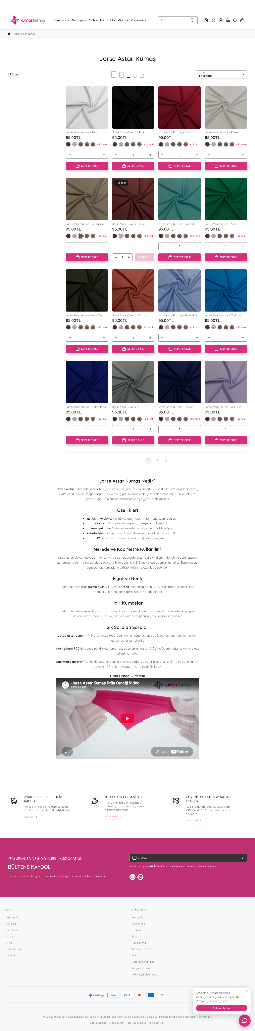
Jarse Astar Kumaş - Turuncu (130, 315)
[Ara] (193, 20)
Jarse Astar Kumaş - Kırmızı (175, 132)
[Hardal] (86, 144)
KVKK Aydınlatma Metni (146, 974)
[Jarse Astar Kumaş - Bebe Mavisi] (179, 290)
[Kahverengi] (68, 144)
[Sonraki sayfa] (165, 460)
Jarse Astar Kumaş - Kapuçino (85, 224)
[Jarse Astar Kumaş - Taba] (133, 199)
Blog (9, 942)
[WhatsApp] (213, 20)
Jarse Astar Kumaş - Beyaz (83, 132)
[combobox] (178, 20)
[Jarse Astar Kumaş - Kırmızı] (179, 107)
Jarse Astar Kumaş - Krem (221, 132)
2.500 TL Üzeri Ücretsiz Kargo (43, 799)
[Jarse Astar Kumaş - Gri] (133, 382)
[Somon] (93, 144)
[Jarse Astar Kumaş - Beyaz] (87, 107)
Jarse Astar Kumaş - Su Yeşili (176, 224)
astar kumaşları (108, 611)
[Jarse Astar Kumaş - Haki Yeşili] (87, 290)
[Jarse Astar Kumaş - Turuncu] (133, 290)
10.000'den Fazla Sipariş (124, 797)
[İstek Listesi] (235, 20)
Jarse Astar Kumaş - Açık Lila (223, 407)
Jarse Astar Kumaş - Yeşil (220, 224)
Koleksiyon (138, 923)
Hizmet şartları (116, 1022)
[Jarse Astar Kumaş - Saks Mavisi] (87, 382)
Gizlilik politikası (98, 1022)
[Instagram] (206, 20)
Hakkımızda (13, 949)
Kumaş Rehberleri (142, 949)
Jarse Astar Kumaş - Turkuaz (223, 315)
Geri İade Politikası (143, 961)
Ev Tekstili (12, 930)
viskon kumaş (82, 616)
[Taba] (74, 144)
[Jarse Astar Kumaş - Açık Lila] (226, 382)
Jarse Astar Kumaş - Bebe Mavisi (178, 315)
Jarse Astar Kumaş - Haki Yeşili (85, 315)
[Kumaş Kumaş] (28, 20)
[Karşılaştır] (228, 20)
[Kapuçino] (80, 144)
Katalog (11, 923)
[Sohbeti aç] (245, 1021)
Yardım (10, 955)
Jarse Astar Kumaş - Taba (128, 224)
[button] (242, 20)
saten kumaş (182, 611)
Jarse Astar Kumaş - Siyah (128, 132)
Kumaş (10, 936)
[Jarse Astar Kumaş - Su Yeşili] (179, 199)
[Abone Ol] (242, 858)
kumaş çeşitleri (136, 616)
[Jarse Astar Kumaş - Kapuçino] (87, 199)
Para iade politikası (136, 1022)
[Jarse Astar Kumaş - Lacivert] (179, 382)
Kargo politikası (157, 1022)
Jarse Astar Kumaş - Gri (127, 407)
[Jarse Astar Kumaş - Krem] (226, 107)
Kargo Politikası (141, 968)
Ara (133, 955)
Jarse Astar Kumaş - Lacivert (176, 407)
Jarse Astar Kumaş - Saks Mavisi (86, 407)
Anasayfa (12, 917)
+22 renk (102, 144)
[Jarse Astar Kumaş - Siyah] (133, 107)
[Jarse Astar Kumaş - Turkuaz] (226, 290)
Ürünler (136, 930)
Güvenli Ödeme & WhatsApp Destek (209, 799)
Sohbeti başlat (222, 1008)
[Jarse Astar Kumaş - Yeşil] (226, 199)
